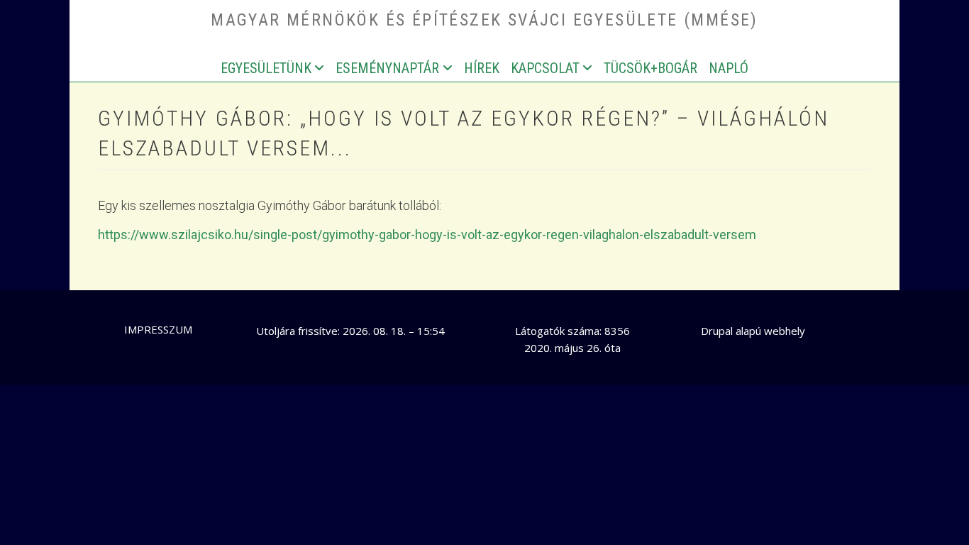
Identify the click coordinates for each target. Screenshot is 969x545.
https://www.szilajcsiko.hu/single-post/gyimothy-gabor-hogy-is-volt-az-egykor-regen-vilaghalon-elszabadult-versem (427, 234)
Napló (728, 68)
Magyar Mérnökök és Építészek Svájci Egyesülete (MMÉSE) (484, 20)
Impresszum (158, 329)
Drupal (717, 331)
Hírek (481, 68)
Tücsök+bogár (650, 68)
